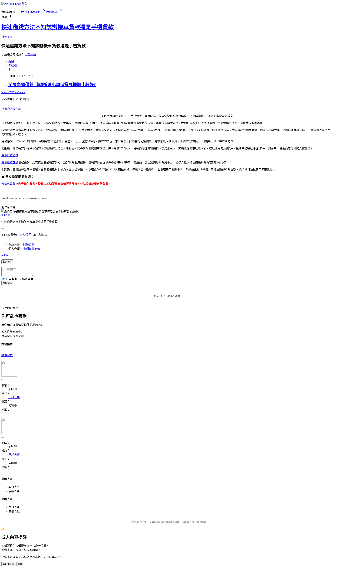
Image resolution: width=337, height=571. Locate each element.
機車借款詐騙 (9, 162)
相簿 (11, 61)
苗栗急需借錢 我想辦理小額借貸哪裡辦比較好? (52, 84)
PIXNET (142, 522)
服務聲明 (201, 522)
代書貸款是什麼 (11, 108)
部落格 (12, 65)
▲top (4, 254)
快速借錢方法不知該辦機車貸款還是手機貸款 (57, 27)
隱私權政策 (188, 522)
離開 (20, 564)
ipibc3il (5, 214)
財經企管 (28, 244)
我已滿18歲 (8, 564)
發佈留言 (7, 283)
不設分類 (30, 54)
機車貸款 (7, 355)
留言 (31, 234)
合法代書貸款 (9, 183)
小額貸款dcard (32, 248)
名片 (11, 69)
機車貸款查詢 (9, 155)
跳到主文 (7, 36)
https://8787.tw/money (13, 92)
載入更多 (7, 261)
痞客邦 (23, 234)
